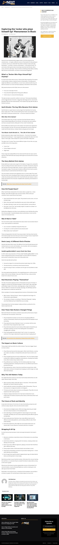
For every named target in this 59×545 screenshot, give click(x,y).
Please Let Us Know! (47, 36)
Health (45, 2)
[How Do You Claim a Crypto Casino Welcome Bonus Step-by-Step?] (7, 497)
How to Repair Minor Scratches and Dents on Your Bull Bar (10, 527)
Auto (28, 2)
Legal (37, 2)
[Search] (56, 3)
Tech (49, 2)
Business (33, 2)
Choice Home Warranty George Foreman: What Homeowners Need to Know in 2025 (10, 533)
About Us (44, 543)
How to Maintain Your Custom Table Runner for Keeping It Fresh (10, 523)
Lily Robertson (5, 34)
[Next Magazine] (9, 3)
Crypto (41, 2)
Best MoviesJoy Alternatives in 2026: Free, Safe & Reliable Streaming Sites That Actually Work (32, 505)
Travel (53, 2)
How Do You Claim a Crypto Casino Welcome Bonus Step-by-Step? (7, 504)
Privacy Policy (51, 533)
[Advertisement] (20, 18)
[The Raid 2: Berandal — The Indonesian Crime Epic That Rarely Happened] (19, 497)
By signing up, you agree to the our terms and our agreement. (49, 533)
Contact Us (49, 543)
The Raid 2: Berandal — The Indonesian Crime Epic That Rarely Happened (19, 504)
